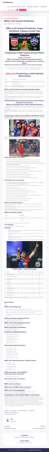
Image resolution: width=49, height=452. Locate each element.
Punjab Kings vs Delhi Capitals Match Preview (11, 412)
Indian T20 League (24, 57)
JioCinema (22, 391)
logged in (23, 442)
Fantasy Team (7, 410)
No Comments (19, 23)
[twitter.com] (7, 10)
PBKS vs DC (11, 73)
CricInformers (8, 2)
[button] (22, 10)
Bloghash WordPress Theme (35, 450)
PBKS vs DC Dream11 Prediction (22, 410)
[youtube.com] (13, 10)
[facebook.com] (4, 10)
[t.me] (9, 10)
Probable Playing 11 (32, 410)
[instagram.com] (11, 10)
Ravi (12, 419)
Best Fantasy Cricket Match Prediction (11, 18)
